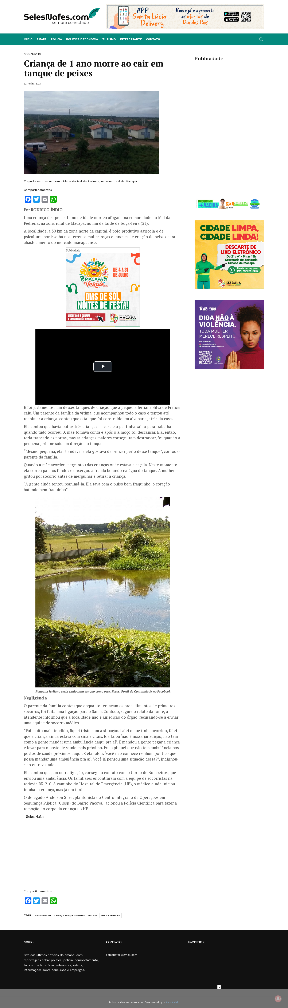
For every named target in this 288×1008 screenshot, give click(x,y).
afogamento (43, 915)
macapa (92, 915)
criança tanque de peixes (69, 915)
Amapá (42, 39)
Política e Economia (82, 39)
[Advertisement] (103, 856)
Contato (153, 39)
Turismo (109, 39)
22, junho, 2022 (32, 83)
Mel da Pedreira (110, 915)
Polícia (56, 39)
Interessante (131, 39)
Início (28, 39)
